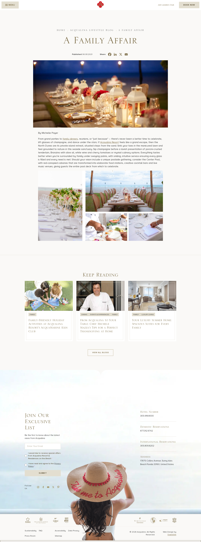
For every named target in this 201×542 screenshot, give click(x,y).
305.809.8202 (147, 445)
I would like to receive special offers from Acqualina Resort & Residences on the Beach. (44, 456)
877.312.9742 (146, 430)
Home (61, 30)
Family (32, 315)
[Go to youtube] (48, 487)
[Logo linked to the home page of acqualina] (100, 4)
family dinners (70, 138)
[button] (10, 5)
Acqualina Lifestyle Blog (92, 30)
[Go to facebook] (43, 487)
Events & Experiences (100, 315)
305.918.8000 (147, 415)
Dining (84, 315)
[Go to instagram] (38, 487)
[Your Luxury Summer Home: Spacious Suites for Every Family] (152, 311)
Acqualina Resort (109, 142)
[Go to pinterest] (58, 487)
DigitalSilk (172, 534)
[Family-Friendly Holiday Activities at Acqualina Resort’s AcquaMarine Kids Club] (49, 311)
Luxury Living (148, 315)
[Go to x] (53, 487)
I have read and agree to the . (44, 464)
